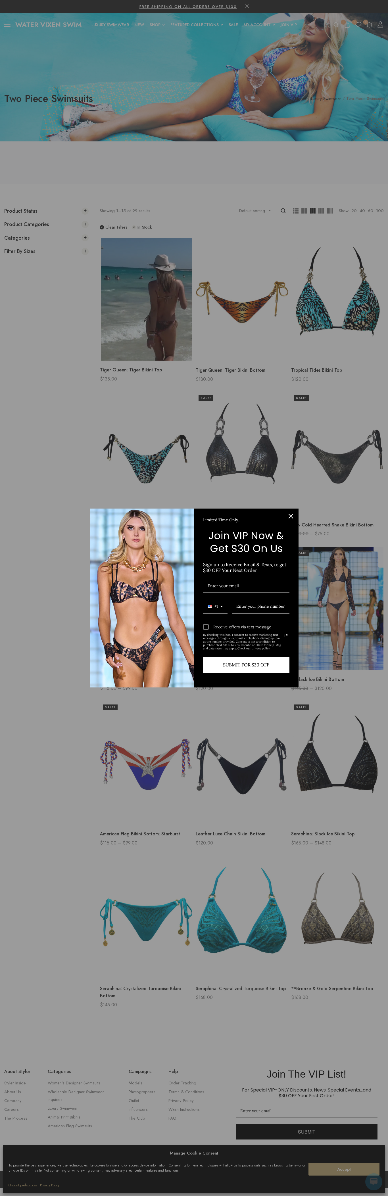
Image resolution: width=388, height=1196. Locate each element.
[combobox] (215, 606)
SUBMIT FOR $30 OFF (246, 665)
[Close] (291, 516)
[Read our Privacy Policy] (286, 635)
